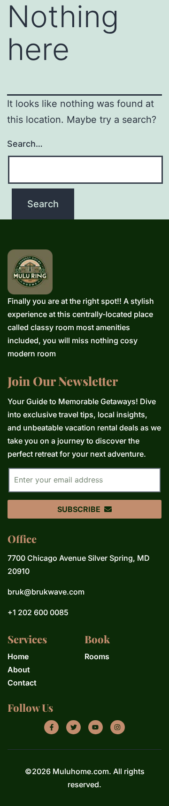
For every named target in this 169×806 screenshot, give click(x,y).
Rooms (96, 656)
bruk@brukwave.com (46, 591)
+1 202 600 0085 (38, 612)
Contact (22, 682)
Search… (25, 144)
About (19, 669)
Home (18, 656)
